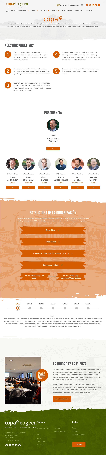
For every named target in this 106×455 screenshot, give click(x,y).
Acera (38, 431)
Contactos (57, 428)
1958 (29, 304)
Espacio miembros (59, 431)
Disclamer (75, 431)
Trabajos (74, 428)
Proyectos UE (41, 445)
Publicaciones (41, 441)
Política (39, 435)
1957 (17, 304)
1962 (53, 304)
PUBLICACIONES (67, 10)
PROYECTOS (78, 10)
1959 (41, 304)
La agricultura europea (43, 428)
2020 (88, 304)
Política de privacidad (78, 434)
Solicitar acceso (74, 5)
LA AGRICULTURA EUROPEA (19, 10)
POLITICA (44, 10)
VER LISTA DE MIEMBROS (62, 399)
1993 (64, 304)
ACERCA (34, 10)
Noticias (39, 438)
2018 (76, 304)
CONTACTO (89, 10)
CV (53, 149)
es (82, 5)
